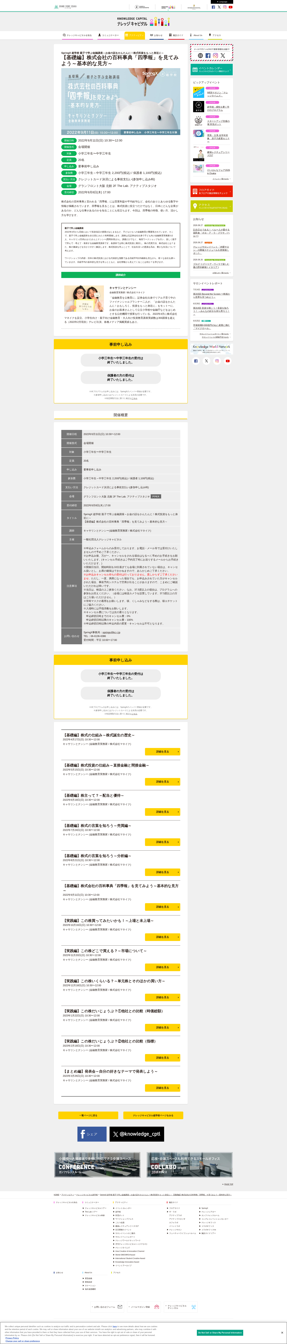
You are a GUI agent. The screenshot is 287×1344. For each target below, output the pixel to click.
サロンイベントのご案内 (124, 1233)
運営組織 (87, 1278)
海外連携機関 (89, 1289)
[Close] (282, 1332)
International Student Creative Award (129, 1258)
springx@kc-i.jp (111, 632)
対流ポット (118, 1215)
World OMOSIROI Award (124, 1255)
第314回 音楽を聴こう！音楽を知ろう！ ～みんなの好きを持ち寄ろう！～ (211, 311)
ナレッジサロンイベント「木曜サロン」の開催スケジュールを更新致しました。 (211, 250)
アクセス (217, 35)
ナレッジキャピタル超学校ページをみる (153, 1115)
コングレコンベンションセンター (213, 1219)
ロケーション (89, 1286)
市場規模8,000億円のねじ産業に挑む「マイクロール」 (211, 327)
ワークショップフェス (123, 1219)
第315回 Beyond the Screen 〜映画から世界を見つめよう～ (211, 295)
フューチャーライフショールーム (181, 1233)
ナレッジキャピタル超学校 (87, 1195)
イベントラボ (174, 1226)
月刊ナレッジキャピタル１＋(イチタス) (130, 1244)
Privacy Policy (12, 1338)
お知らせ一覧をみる (221, 273)
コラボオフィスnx (207, 1230)
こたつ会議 (118, 1223)
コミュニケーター (110, 35)
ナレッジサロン (174, 1230)
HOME (56, 1195)
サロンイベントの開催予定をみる (215, 337)
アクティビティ (136, 35)
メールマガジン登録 (140, 1307)
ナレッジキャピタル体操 (94, 1215)
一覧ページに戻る (88, 1115)
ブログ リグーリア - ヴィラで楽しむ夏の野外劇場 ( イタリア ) (211, 265)
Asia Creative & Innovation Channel (128, 1251)
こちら (134, 398)
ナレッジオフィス (207, 1223)
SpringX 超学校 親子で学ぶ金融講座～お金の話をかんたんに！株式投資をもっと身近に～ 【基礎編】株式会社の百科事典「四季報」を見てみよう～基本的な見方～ (166, 1195)
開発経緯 (87, 1282)
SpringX (203, 1208)
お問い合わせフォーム (104, 1307)
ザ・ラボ (171, 1212)
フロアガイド (173, 1208)
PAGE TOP (228, 1184)
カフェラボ (173, 1223)
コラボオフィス (206, 1226)
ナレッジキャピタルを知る (79, 35)
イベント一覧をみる (221, 179)
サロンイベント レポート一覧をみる (214, 334)
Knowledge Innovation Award (126, 1262)
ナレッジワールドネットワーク (127, 1240)
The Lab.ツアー (90, 1212)
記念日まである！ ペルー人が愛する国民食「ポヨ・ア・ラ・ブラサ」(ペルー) (211, 232)
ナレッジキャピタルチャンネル (177, 1307)
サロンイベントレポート (124, 1237)
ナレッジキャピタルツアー (94, 1208)
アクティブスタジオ (177, 1219)
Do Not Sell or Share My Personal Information (220, 1333)
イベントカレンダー (122, 1208)
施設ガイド (178, 35)
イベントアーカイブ (122, 1266)
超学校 (117, 1212)
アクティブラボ (175, 1215)
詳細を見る (162, 751)
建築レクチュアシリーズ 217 (126, 1226)
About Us (198, 35)
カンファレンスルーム (209, 1215)
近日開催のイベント (122, 1230)
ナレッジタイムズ (121, 1248)
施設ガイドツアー (207, 1233)
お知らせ (158, 35)
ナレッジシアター (207, 1212)
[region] (143, 1333)
